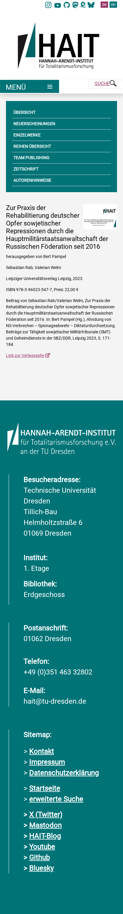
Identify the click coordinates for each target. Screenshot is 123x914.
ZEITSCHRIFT (26, 169)
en (113, 4)
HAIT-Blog (45, 836)
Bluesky (41, 868)
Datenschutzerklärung (64, 773)
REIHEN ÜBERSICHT (32, 146)
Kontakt (41, 751)
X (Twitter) (45, 814)
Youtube (42, 847)
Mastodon (45, 825)
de (104, 4)
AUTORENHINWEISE (32, 180)
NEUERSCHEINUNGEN (34, 123)
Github (39, 857)
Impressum (47, 762)
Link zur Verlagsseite (25, 355)
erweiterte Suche (56, 799)
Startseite (44, 788)
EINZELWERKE (27, 135)
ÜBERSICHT (24, 112)
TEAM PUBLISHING (31, 157)
